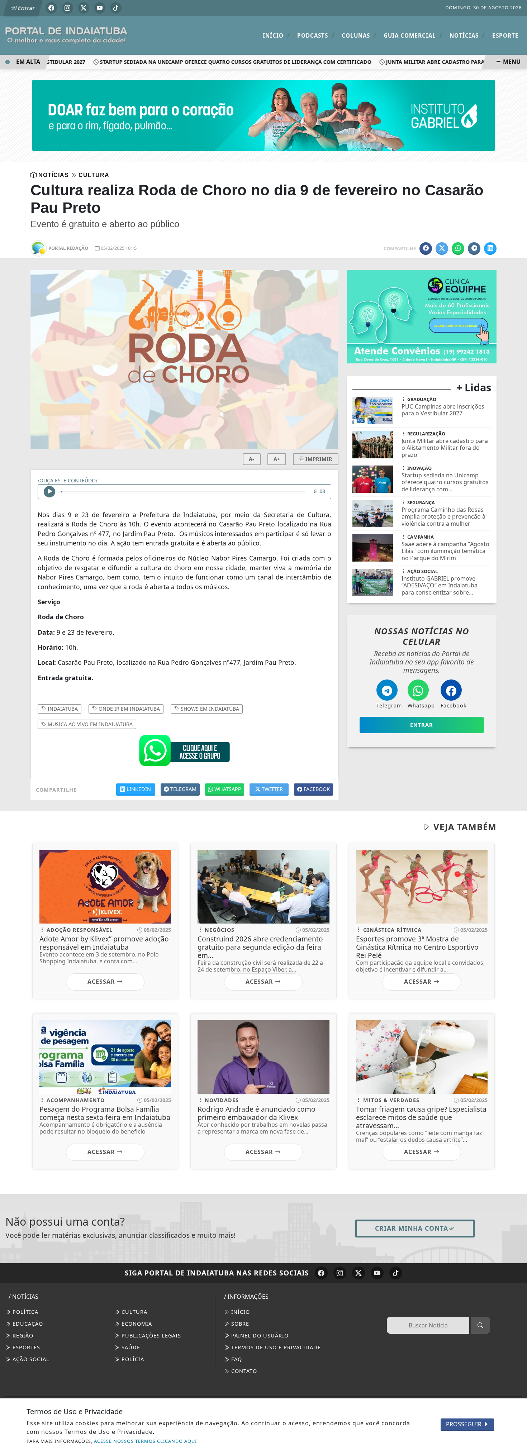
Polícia (132, 1359)
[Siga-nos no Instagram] (339, 1273)
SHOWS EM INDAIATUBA (209, 708)
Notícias (467, 35)
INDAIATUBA (62, 708)
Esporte (505, 35)
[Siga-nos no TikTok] (395, 1273)
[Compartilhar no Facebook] (425, 248)
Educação (27, 1323)
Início (276, 35)
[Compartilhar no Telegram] (474, 248)
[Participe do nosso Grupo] (184, 752)
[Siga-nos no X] (358, 1273)
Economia (136, 1323)
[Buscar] (480, 1325)
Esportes (25, 1347)
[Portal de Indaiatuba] (66, 35)
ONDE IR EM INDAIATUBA (128, 708)
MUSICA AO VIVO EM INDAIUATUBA (89, 724)
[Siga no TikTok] (116, 8)
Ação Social (30, 1359)
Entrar (25, 8)
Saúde (130, 1347)
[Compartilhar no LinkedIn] (490, 248)
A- (251, 458)
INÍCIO (239, 1311)
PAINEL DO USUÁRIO (259, 1335)
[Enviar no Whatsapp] (458, 248)
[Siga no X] (83, 8)
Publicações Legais (150, 1335)
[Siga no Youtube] (99, 8)
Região (22, 1335)
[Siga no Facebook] (51, 8)
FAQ (235, 1359)
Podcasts (315, 35)
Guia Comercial (413, 35)
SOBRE (239, 1323)
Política (24, 1311)
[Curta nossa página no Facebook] (321, 1273)
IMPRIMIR (318, 458)
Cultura (133, 1311)
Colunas (359, 35)
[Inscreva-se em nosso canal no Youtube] (377, 1273)
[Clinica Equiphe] (422, 316)
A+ (277, 458)
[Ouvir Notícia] (49, 491)
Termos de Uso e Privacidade (275, 1347)
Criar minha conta (411, 1228)
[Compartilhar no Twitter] (442, 248)
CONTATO (243, 1371)
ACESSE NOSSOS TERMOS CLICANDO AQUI (145, 1441)
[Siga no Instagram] (67, 8)
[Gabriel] (263, 115)
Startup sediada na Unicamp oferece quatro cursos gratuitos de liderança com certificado (218, 61)
